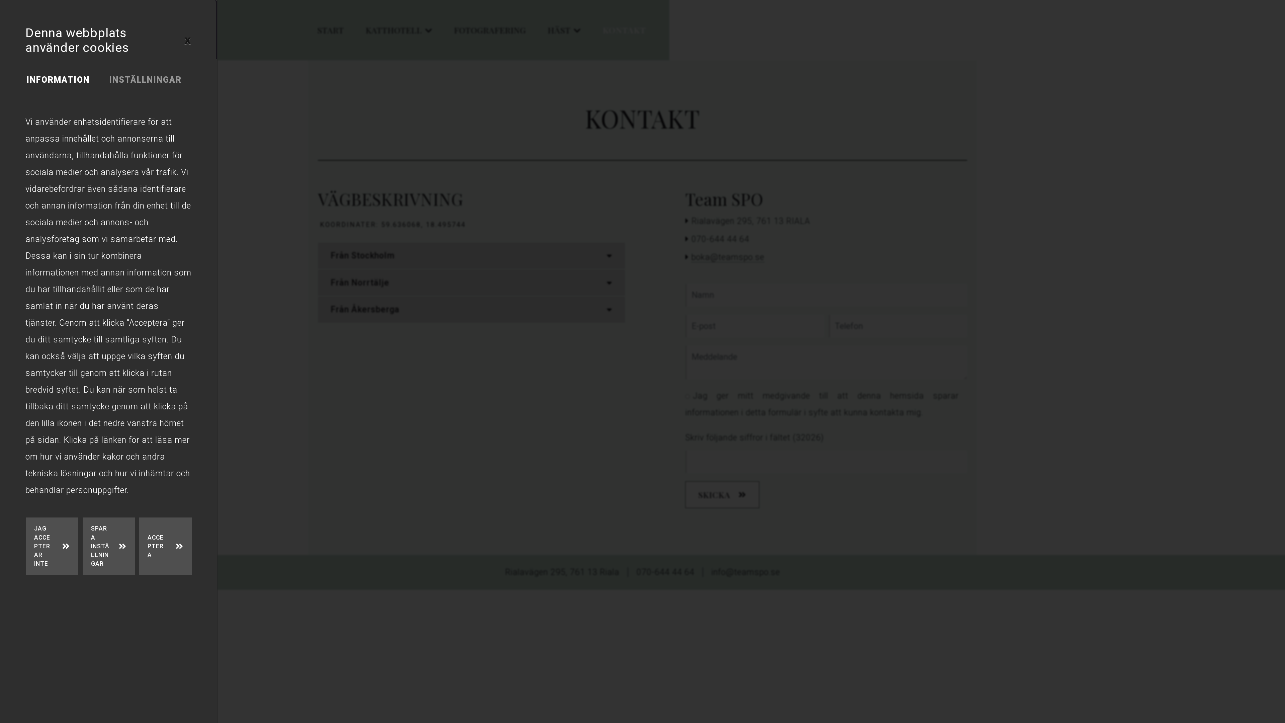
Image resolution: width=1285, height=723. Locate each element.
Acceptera (156, 546)
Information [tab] (58, 80)
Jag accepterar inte (42, 546)
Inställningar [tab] (145, 80)
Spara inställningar (100, 546)
